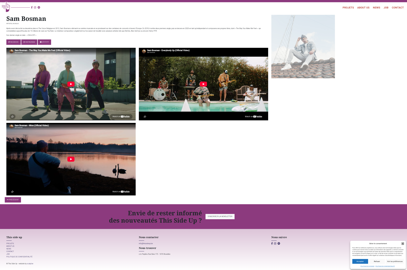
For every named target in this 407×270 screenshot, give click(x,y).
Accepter (360, 261)
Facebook (14, 42)
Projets (348, 8)
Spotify (45, 42)
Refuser (377, 261)
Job (386, 8)
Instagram (30, 42)
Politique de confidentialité (385, 266)
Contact (398, 8)
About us (363, 8)
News (376, 8)
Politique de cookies (367, 266)
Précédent (13, 200)
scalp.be (30, 263)
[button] (403, 244)
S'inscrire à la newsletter (220, 216)
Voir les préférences (395, 261)
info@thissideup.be (146, 243)
